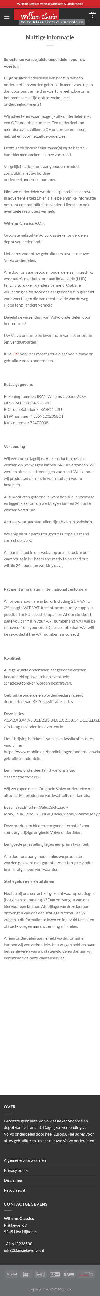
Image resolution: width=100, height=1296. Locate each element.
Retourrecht (14, 1189)
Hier (15, 353)
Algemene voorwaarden (25, 1160)
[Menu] (7, 16)
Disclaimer (13, 1179)
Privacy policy (16, 1170)
